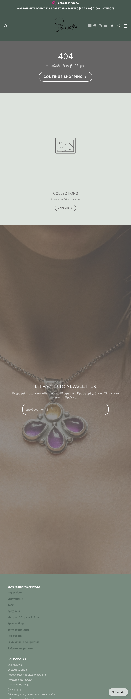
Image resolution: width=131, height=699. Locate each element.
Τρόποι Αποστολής (18, 684)
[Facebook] (90, 25)
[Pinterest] (95, 25)
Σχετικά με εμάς (17, 669)
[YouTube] (105, 25)
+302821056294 (68, 3)
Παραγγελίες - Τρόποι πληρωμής (27, 674)
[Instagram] (100, 25)
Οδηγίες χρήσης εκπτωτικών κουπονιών (31, 694)
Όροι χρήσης (15, 689)
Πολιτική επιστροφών (20, 679)
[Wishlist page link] (118, 25)
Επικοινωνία (15, 664)
